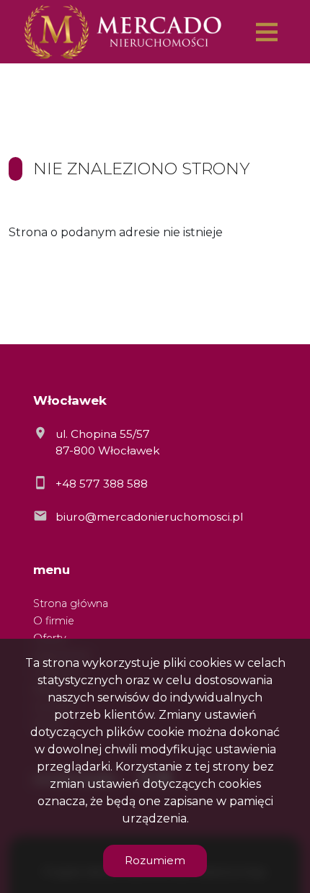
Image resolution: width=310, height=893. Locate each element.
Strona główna (70, 603)
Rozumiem (155, 860)
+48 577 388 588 (102, 483)
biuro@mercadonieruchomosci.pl (149, 517)
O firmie (53, 620)
